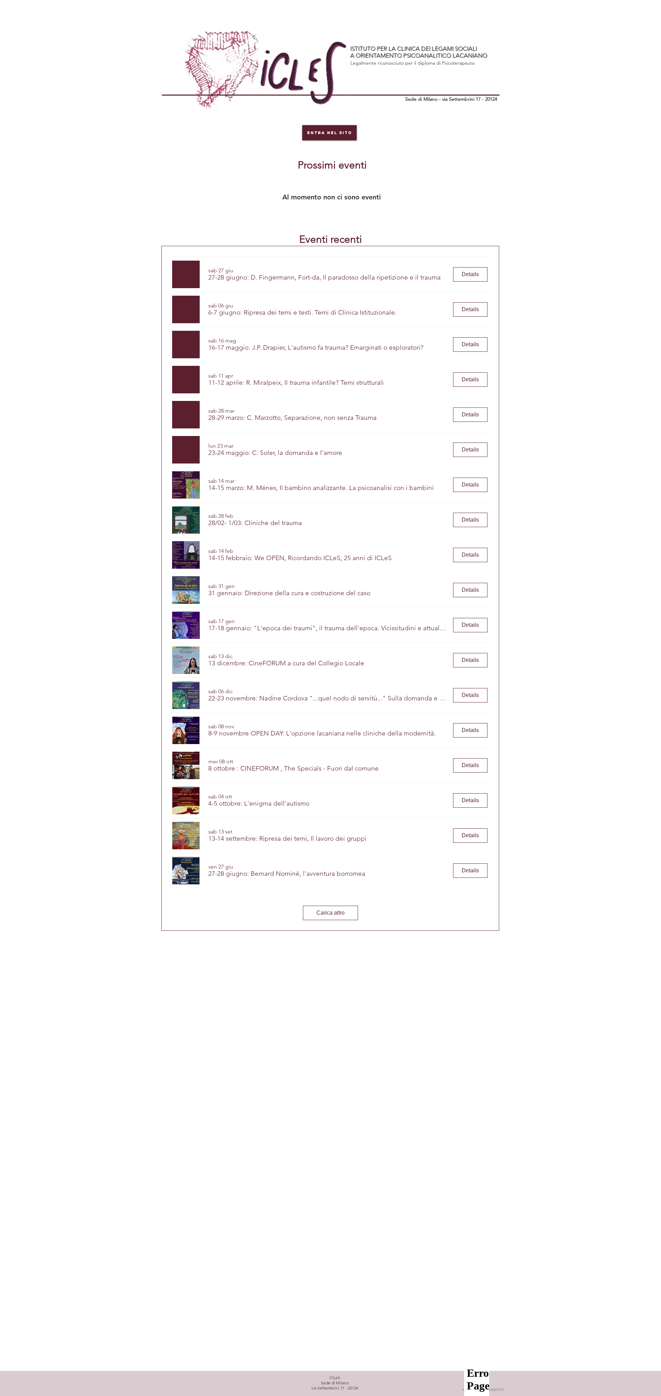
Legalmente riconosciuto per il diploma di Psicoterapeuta (412, 63)
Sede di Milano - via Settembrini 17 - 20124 (451, 99)
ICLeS (334, 1377)
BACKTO (491, 1389)
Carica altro (330, 913)
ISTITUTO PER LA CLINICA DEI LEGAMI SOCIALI (413, 48)
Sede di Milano (335, 1382)
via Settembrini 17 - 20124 (334, 1387)
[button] (324, 277)
